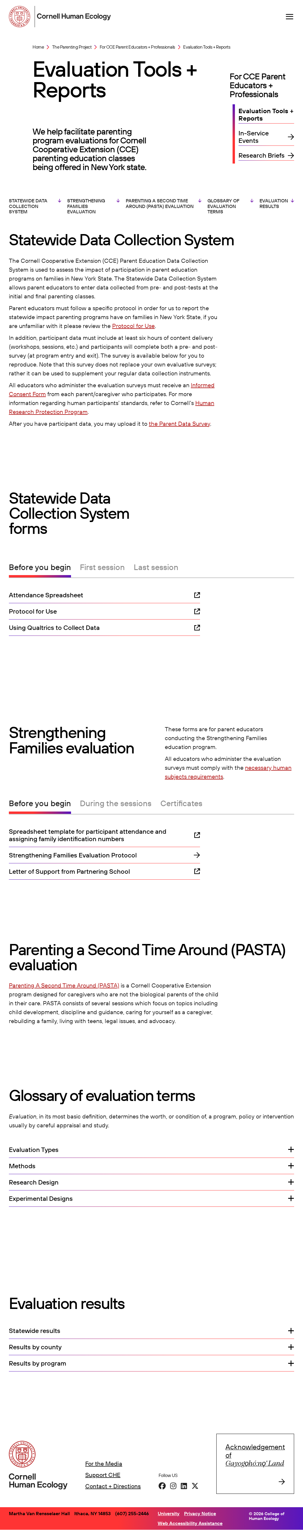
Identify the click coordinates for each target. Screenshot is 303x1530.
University (169, 1513)
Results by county (35, 1347)
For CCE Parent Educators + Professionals (137, 46)
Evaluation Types (34, 1149)
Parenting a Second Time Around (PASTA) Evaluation (160, 203)
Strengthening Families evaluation (86, 206)
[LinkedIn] (184, 1485)
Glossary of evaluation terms (223, 206)
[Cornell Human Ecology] (21, 16)
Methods (22, 1166)
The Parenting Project (72, 46)
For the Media (103, 1463)
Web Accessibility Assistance (190, 1523)
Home (38, 46)
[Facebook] (162, 1485)
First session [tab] (102, 567)
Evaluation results (274, 203)
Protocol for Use (133, 325)
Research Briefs (261, 155)
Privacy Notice (200, 1513)
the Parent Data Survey (179, 423)
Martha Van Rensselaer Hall (39, 1513)
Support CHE (102, 1474)
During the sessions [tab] (116, 803)
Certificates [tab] (181, 803)
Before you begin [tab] (40, 567)
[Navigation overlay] (289, 16)
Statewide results (34, 1330)
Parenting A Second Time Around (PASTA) (64, 985)
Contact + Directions (113, 1486)
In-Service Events (253, 136)
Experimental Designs (41, 1198)
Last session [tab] (156, 567)
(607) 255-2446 (132, 1513)
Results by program (37, 1363)
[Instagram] (173, 1485)
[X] (195, 1485)
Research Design (34, 1182)
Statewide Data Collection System (28, 206)
